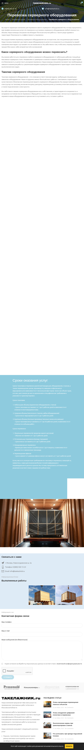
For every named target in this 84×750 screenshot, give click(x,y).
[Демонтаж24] (52, 687)
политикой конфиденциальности (69, 664)
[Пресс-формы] (12, 687)
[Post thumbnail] (47, 704)
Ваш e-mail (6, 631)
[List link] (42, 567)
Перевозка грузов (18, 19)
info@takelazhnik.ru (52, 9)
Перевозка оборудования (37, 19)
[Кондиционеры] (32, 687)
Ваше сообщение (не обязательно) (14, 640)
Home (7, 19)
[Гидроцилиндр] (72, 687)
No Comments (69, 707)
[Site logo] (42, 3)
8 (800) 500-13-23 (10, 9)
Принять (69, 746)
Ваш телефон (6, 622)
